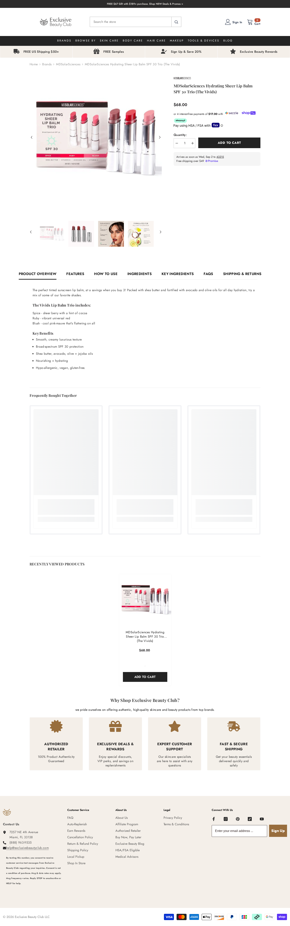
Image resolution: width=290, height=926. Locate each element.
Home (34, 64)
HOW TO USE (106, 273)
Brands (46, 64)
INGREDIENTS (139, 273)
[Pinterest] (237, 819)
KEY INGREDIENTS (178, 273)
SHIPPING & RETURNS (242, 273)
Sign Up (278, 830)
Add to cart (229, 142)
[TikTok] (249, 819)
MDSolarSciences (68, 64)
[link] (66, 507)
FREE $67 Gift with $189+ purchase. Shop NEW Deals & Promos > (145, 4)
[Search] (135, 22)
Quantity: (180, 135)
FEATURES (75, 273)
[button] (32, 137)
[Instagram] (225, 819)
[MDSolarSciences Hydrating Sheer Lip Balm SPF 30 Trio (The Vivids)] (145, 600)
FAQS (208, 273)
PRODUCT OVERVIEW (38, 273)
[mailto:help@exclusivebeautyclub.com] (33, 888)
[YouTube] (261, 819)
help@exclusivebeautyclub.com (27, 848)
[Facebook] (213, 819)
